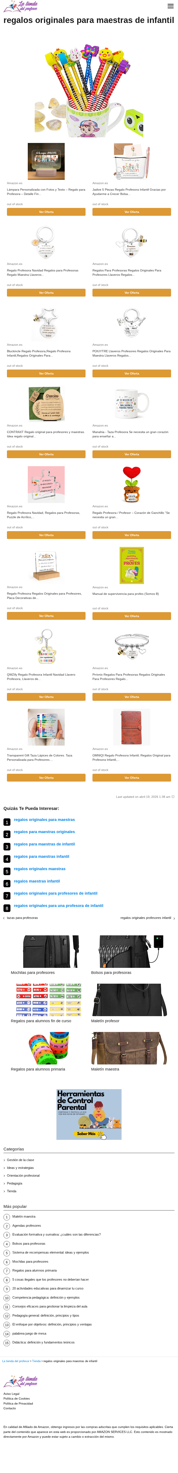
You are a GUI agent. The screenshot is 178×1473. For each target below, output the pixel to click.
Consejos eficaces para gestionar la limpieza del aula (49, 1306)
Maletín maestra (23, 1216)
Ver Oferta (46, 212)
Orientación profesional (23, 1175)
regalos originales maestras (40, 869)
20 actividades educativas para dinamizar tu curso (47, 1288)
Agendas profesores (26, 1225)
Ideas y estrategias (20, 1168)
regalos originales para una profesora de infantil (58, 906)
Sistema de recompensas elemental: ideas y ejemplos (50, 1252)
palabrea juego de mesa (29, 1333)
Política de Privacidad (18, 1403)
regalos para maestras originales (44, 832)
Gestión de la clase (20, 1160)
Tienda (11, 1191)
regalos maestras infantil (37, 881)
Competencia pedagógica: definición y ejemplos (46, 1297)
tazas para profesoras (22, 918)
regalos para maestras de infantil (44, 844)
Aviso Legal (11, 1393)
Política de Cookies (16, 1398)
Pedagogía (14, 1183)
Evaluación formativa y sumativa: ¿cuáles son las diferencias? (56, 1234)
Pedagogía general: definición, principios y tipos (45, 1315)
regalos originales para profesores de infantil (55, 893)
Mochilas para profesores (30, 1261)
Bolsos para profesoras (28, 1243)
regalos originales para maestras (44, 820)
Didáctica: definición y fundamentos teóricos (43, 1342)
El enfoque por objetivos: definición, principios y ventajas (52, 1324)
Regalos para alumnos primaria (34, 1270)
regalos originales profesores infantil (145, 918)
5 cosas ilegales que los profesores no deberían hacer (50, 1279)
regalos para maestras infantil (41, 856)
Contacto (9, 1408)
